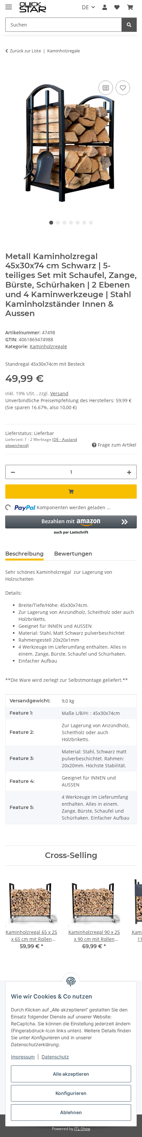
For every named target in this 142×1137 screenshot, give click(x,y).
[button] (105, 7)
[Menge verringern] (13, 472)
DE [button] (85, 7)
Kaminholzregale (48, 346)
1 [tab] (51, 223)
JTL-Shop (82, 1128)
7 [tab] (91, 223)
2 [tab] (58, 223)
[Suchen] (129, 25)
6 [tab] (84, 223)
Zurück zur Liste (25, 51)
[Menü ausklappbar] (8, 4)
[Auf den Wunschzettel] (123, 88)
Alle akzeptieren (71, 1074)
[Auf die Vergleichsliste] (105, 88)
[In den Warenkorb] (10, 71)
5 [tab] (78, 223)
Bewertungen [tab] (73, 554)
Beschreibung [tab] (24, 554)
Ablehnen (71, 1112)
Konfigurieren (71, 1093)
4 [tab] (71, 223)
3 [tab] (64, 223)
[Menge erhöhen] (129, 472)
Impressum (23, 1056)
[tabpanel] (71, 142)
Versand (59, 393)
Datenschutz (55, 1056)
